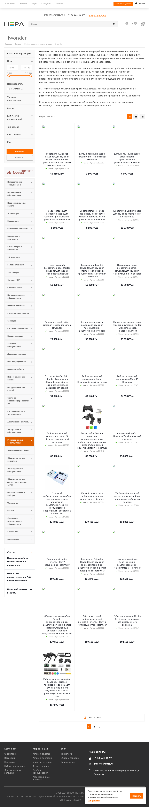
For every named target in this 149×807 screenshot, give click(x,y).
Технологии (67, 753)
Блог (63, 748)
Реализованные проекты (41, 778)
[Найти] (114, 24)
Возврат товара (40, 766)
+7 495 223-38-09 (75, 14)
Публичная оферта (14, 766)
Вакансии (9, 758)
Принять (136, 796)
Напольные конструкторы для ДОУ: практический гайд (19, 577)
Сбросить (19, 157)
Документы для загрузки (12, 771)
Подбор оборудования (40, 771)
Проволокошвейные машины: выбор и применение (17, 561)
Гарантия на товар (42, 762)
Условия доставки (42, 758)
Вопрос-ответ (68, 762)
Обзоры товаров (70, 758)
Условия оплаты (41, 753)
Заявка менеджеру (123, 4)
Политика (9, 762)
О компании (10, 753)
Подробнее (94, 800)
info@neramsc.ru (53, 14)
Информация (40, 748)
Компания (10, 748)
